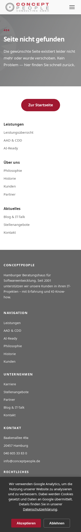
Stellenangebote (17, 224)
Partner (10, 194)
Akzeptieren (26, 523)
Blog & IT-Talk (14, 216)
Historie (10, 178)
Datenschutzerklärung (40, 509)
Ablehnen (56, 523)
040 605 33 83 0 (15, 453)
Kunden (10, 186)
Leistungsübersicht (18, 132)
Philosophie (13, 170)
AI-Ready (11, 148)
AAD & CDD (13, 140)
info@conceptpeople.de (22, 461)
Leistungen (12, 323)
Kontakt (10, 232)
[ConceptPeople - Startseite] (27, 7)
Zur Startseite (40, 104)
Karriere (10, 384)
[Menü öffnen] (72, 7)
